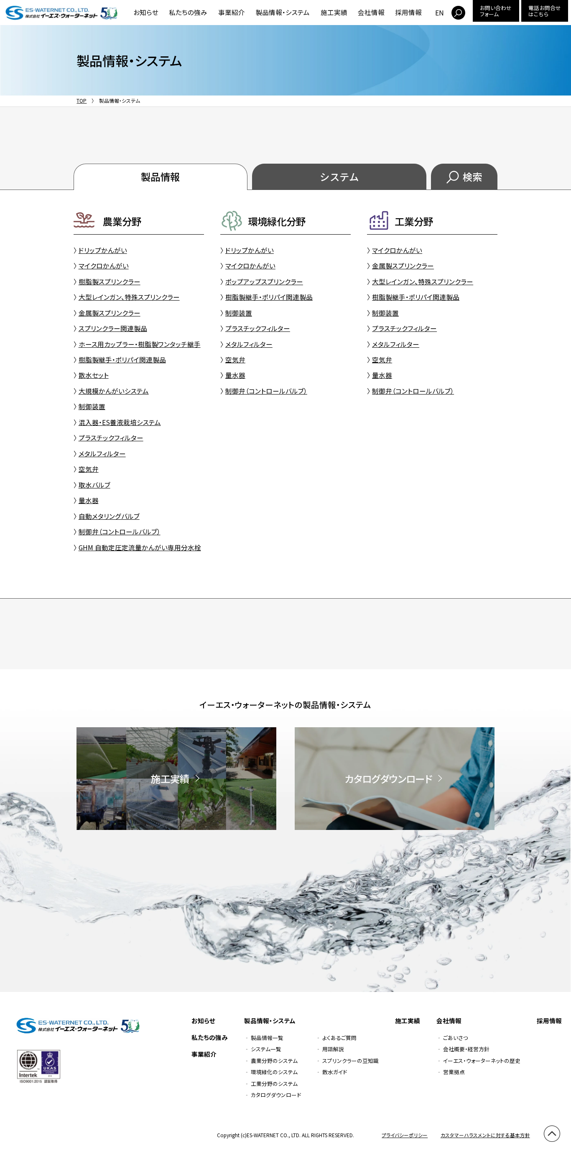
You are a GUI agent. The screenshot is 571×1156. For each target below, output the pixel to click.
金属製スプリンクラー (109, 312)
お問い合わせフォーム (496, 11)
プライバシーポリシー (405, 1134)
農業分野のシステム (274, 1061)
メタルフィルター (102, 453)
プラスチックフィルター (111, 437)
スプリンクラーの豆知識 (350, 1061)
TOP (81, 100)
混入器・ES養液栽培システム (120, 422)
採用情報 (408, 12)
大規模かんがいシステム (114, 390)
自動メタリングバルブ (109, 516)
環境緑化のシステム (274, 1072)
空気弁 (89, 468)
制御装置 (92, 406)
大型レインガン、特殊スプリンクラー (129, 296)
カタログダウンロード (276, 1095)
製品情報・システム (282, 12)
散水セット (94, 374)
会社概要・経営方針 (466, 1049)
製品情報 (160, 176)
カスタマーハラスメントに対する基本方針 (485, 1134)
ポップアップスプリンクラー (264, 281)
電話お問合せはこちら (544, 11)
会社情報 (371, 12)
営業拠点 (454, 1072)
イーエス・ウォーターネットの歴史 (481, 1061)
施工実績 (334, 12)
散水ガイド (334, 1072)
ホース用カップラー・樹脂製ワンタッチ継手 (140, 344)
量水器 (89, 500)
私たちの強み (188, 12)
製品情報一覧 (267, 1038)
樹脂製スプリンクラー (109, 281)
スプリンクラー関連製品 (113, 328)
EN (439, 12)
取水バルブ (94, 484)
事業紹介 (231, 12)
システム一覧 (266, 1049)
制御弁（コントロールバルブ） (120, 531)
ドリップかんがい (103, 250)
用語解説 (333, 1049)
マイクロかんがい (104, 265)
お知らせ (145, 12)
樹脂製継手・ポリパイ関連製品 (122, 359)
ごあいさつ (455, 1038)
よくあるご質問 (339, 1038)
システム (339, 176)
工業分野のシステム (274, 1084)
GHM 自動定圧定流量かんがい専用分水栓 (140, 547)
